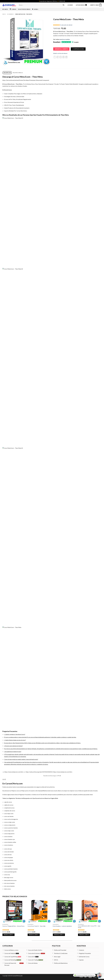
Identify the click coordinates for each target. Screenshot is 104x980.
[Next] (101, 919)
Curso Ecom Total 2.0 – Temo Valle (36, 926)
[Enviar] (63, 5)
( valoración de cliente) (66, 25)
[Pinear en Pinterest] (63, 57)
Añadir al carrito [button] (8, 934)
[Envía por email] (60, 57)
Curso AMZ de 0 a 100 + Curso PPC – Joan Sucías (89, 926)
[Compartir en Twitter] (57, 57)
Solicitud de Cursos (24, 9)
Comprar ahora (78, 49)
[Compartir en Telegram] (66, 57)
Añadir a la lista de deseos (60, 53)
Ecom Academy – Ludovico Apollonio (62, 926)
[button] (70, 5)
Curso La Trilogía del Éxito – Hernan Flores (13, 926)
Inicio (4, 14)
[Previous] (2, 919)
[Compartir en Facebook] (54, 57)
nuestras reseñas (64, 39)
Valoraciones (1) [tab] (18, 72)
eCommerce (10, 14)
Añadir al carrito (61, 49)
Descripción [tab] (7, 72)
